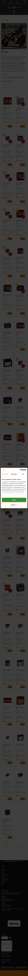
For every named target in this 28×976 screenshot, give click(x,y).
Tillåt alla (14, 500)
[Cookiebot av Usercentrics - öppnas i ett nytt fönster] (20, 470)
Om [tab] (23, 474)
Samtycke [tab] (5, 474)
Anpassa (13, 504)
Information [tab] (14, 474)
